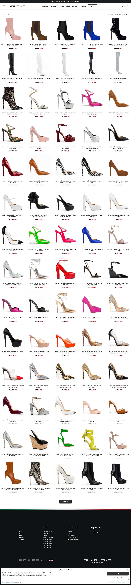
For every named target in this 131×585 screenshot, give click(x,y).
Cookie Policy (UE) (47, 545)
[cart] (127, 6)
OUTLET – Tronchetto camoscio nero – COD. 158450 (65, 45)
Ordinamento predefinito (121, 14)
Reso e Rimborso (71, 535)
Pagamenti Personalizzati (73, 539)
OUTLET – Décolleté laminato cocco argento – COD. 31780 (65, 181)
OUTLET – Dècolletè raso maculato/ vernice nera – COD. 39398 (118, 386)
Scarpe (20, 533)
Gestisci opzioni (118, 578)
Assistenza (69, 531)
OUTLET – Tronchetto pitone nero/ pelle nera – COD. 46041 (39, 489)
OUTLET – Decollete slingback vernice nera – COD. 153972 (65, 215)
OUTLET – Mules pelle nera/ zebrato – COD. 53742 (39, 318)
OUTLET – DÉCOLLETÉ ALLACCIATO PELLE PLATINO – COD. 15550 (65, 318)
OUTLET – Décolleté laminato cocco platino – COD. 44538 (65, 386)
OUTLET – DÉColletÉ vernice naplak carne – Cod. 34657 (92, 352)
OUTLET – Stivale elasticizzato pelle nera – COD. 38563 (92, 79)
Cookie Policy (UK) (47, 547)
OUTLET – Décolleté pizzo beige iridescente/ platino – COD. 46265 (118, 318)
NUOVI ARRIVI (53, 6)
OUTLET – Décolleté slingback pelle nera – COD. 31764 (118, 147)
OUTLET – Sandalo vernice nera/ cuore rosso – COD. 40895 (13, 386)
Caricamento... (65, 501)
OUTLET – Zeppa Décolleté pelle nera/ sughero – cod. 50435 (39, 454)
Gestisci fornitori (111, 582)
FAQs (68, 533)
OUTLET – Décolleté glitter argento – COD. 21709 (39, 386)
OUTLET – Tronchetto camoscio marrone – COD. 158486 (39, 45)
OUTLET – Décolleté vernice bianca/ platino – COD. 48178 (65, 420)
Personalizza (22, 537)
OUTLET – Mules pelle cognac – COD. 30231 (118, 420)
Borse (20, 535)
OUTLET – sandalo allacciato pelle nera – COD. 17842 (92, 284)
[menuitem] (45, 6)
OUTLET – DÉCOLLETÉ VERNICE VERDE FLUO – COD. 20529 (39, 250)
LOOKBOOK (75, 6)
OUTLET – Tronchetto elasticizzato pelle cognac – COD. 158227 (12, 489)
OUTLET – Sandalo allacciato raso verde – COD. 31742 (65, 454)
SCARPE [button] (62, 6)
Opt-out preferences (6, 582)
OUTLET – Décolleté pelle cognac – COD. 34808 (39, 181)
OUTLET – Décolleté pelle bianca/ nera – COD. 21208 (12, 250)
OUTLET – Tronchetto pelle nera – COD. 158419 (118, 489)
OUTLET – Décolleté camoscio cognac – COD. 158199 (118, 113)
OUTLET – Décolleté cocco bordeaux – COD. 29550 (12, 181)
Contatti (45, 535)
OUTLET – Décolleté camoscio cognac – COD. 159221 (118, 181)
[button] (128, 570)
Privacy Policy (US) (47, 543)
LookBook (21, 539)
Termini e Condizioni (48, 537)
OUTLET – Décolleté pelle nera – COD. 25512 (12, 352)
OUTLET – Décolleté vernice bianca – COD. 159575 (12, 215)
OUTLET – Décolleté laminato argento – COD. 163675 (13, 454)
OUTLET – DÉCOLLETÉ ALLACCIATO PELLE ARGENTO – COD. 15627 (39, 284)
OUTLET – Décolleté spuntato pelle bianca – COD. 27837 (65, 489)
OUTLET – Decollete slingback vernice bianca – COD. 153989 (92, 147)
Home (20, 531)
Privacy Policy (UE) (47, 539)
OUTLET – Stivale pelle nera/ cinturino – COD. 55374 (12, 79)
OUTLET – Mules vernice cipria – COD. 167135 (92, 420)
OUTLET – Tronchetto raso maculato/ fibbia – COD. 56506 (12, 113)
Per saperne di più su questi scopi (122, 582)
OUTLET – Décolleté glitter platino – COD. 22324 (92, 386)
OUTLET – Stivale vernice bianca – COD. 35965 (39, 79)
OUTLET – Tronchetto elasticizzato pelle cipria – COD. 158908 (12, 45)
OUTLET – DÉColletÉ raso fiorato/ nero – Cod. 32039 (13, 147)
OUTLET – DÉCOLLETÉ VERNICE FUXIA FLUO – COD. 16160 (65, 250)
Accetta (118, 574)
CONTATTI (83, 6)
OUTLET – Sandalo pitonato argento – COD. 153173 (39, 420)
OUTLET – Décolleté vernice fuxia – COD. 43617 (92, 318)
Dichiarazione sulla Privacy (16, 582)
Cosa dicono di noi (47, 531)
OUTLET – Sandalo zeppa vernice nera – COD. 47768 (118, 284)
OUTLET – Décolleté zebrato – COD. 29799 (92, 181)
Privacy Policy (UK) (47, 541)
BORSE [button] (68, 6)
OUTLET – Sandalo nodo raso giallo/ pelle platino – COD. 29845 (91, 454)
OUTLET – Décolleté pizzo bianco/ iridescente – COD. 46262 (12, 284)
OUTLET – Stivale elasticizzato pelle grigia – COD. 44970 (118, 79)
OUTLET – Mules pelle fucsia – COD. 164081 (12, 318)
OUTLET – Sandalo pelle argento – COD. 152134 (66, 113)
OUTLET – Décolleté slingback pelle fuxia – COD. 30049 (92, 113)
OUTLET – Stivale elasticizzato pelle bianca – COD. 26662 (65, 79)
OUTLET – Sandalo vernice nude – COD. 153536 (118, 454)
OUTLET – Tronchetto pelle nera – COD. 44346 (92, 489)
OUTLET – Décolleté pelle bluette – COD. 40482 (92, 250)
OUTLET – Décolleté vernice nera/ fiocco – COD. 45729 (39, 215)
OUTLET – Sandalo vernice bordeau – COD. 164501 (65, 147)
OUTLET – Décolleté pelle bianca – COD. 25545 (118, 215)
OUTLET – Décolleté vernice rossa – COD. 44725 (65, 284)
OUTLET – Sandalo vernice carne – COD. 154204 (118, 250)
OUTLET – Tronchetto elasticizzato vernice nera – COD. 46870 (118, 45)
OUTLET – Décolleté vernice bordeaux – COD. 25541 (13, 420)
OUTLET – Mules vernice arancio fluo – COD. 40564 (65, 352)
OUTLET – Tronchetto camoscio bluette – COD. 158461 (92, 45)
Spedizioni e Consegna (72, 537)
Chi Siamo (45, 533)
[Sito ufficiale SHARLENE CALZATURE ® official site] (14, 6)
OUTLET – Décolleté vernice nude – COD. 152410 (39, 147)
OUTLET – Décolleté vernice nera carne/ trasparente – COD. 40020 (118, 352)
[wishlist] (125, 6)
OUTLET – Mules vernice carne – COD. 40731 (39, 352)
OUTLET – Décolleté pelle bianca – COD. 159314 (92, 215)
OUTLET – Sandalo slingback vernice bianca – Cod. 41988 (39, 113)
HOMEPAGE (45, 6)
